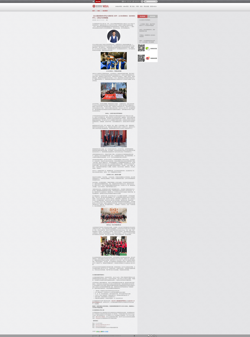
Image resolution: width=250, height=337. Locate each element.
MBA (98, 11)
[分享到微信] (97, 331)
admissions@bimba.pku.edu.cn (103, 324)
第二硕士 (132, 6)
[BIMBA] (97, 6)
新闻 (125, 1)
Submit (156, 1)
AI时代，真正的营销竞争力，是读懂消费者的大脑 (147, 30)
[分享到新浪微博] (100, 331)
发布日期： (94, 20)
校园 (130, 1)
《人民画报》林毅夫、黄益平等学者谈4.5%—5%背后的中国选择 (147, 24)
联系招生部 (137, 1)
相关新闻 (152, 16)
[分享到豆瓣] (101, 331)
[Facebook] (103, 331)
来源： (107, 20)
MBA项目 (126, 6)
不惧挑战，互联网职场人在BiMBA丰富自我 (147, 35)
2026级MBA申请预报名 (144, 20)
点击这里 (98, 318)
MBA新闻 (105, 11)
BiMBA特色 (118, 6)
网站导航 (98, 1)
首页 (93, 1)
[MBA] (105, 6)
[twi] (104, 331)
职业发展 (146, 6)
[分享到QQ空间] (98, 331)
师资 (137, 6)
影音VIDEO (153, 6)
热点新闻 (142, 16)
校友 (141, 6)
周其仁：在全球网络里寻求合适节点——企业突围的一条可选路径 (147, 41)
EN (142, 1)
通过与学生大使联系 (100, 317)
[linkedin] (106, 331)
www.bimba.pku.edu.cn (101, 326)
